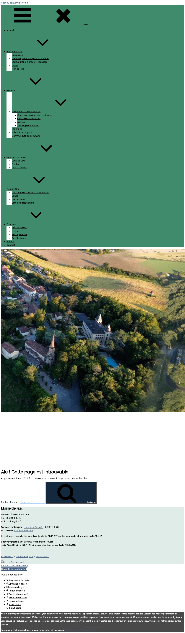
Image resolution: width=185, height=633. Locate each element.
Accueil (10, 30)
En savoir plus (101, 630)
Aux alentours (19, 238)
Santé (15, 195)
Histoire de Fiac (19, 227)
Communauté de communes (27, 135)
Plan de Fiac (18, 68)
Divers (15, 65)
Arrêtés (21, 122)
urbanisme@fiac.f (23, 530)
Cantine (16, 164)
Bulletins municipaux (22, 132)
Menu (85, 25)
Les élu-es (17, 129)
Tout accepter (73, 630)
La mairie (11, 90)
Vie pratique (13, 189)
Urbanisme (17, 55)
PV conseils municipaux (28, 118)
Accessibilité (42, 556)
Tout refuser (87, 630)
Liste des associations (23, 202)
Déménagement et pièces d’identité (30, 58)
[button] (14, 569)
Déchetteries (18, 199)
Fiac (17, 433)
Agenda (10, 241)
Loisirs (15, 231)
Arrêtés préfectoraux (28, 125)
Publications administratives (26, 111)
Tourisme (11, 224)
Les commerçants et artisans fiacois (30, 192)
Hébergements (19, 234)
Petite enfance (19, 167)
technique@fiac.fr (33, 527)
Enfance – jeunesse (16, 157)
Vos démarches (14, 51)
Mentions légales (24, 556)
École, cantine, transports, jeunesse (30, 62)
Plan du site (7, 556)
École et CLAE (18, 160)
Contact (11, 245)
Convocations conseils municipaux (34, 115)
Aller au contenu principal (14, 2)
